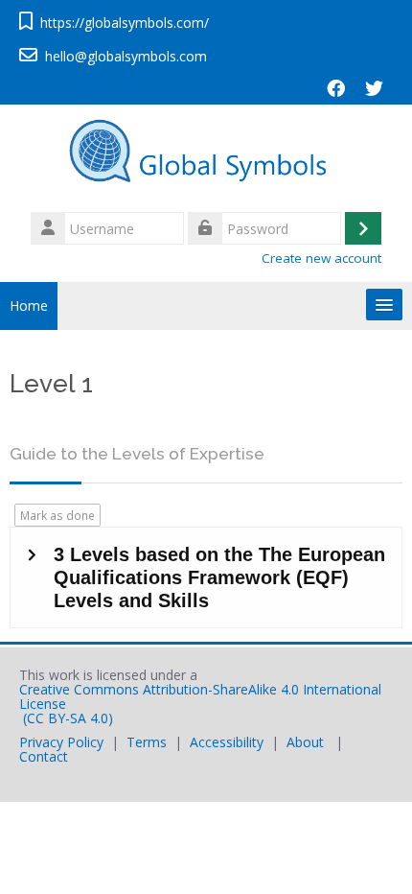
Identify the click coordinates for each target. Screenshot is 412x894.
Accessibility (226, 742)
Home (29, 305)
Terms (146, 742)
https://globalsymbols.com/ (124, 22)
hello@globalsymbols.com (126, 56)
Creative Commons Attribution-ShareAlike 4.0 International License (200, 696)
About (305, 742)
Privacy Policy (61, 742)
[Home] (206, 155)
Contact (43, 756)
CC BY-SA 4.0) (70, 718)
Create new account (321, 258)
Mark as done (57, 515)
